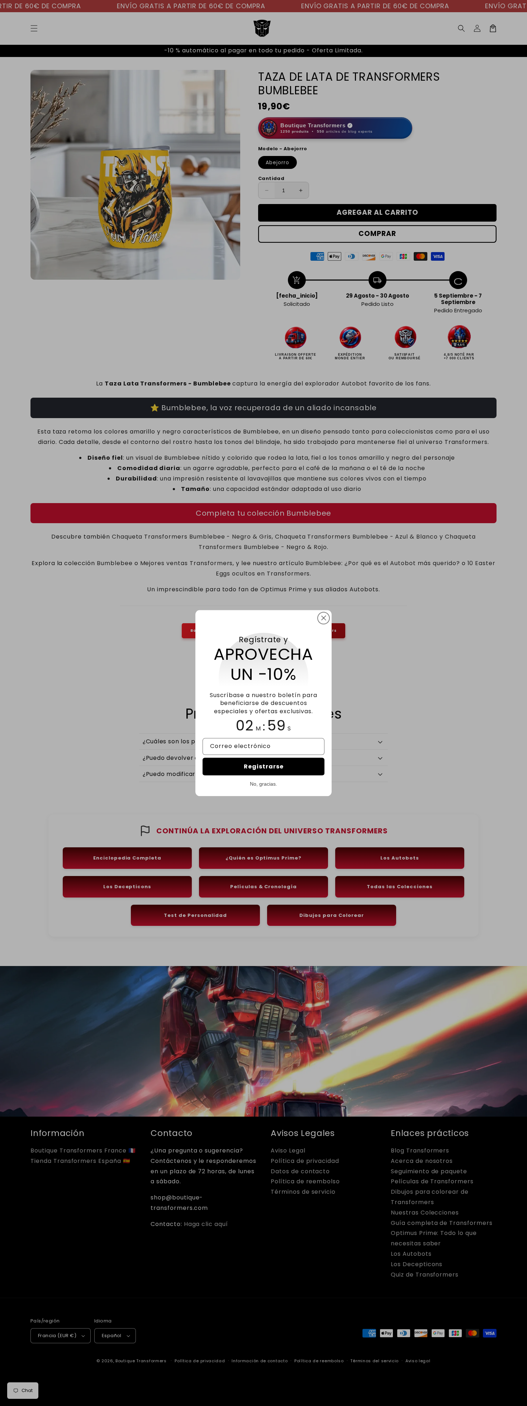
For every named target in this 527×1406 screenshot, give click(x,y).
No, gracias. (263, 784)
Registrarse (264, 766)
